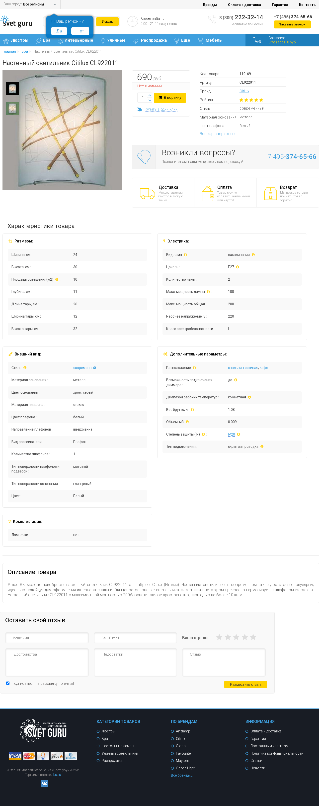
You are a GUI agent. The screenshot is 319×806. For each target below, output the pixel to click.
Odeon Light (185, 768)
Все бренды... (182, 775)
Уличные (116, 40)
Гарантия (280, 4)
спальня (235, 368)
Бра (46, 40)
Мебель (214, 40)
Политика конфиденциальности (276, 753)
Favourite (183, 753)
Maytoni (182, 761)
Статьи (256, 761)
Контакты (308, 4)
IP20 (231, 434)
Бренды (210, 4)
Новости (257, 768)
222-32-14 (241, 17)
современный (84, 368)
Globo (181, 746)
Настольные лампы (118, 746)
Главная (9, 52)
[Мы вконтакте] (43, 786)
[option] (12, 90)
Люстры (19, 40)
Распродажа (154, 40)
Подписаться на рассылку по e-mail (43, 683)
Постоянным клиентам (269, 746)
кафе (264, 368)
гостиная (250, 368)
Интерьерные (79, 40)
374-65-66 (293, 16)
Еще (185, 40)
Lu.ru (57, 775)
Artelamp (183, 731)
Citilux (244, 91)
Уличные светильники (120, 753)
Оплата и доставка (244, 4)
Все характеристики (218, 133)
